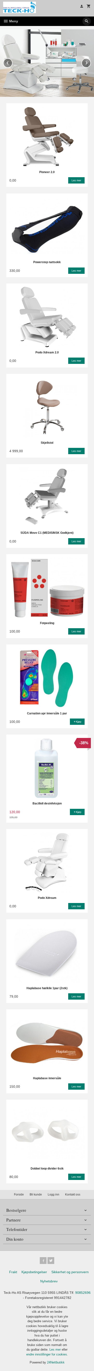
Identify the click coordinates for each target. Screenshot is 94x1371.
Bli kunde (36, 1194)
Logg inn (53, 1194)
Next (90, 62)
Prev (12, 62)
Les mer (55, 1349)
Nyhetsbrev (49, 1281)
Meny (13, 21)
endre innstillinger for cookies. (47, 1354)
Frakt (13, 1272)
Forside (19, 1194)
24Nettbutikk (56, 1362)
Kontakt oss (72, 1194)
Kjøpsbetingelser (34, 1272)
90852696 (83, 1293)
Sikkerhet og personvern (70, 1272)
